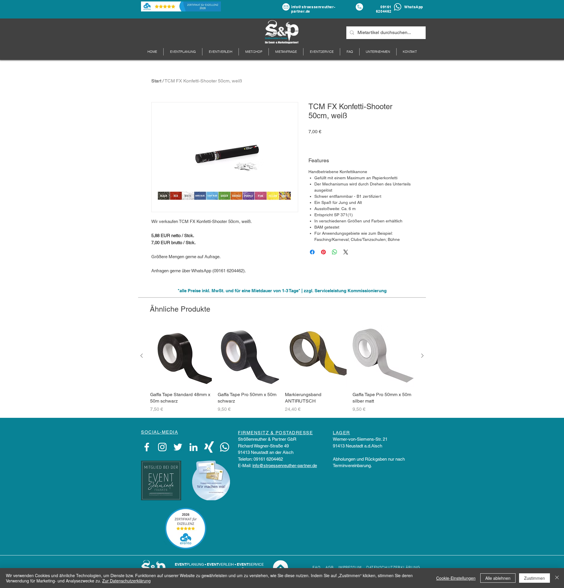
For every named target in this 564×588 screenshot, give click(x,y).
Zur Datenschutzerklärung (126, 581)
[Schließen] (556, 578)
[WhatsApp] (224, 447)
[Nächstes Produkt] (422, 355)
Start (156, 81)
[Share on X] (345, 252)
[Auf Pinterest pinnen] (323, 252)
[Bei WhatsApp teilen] (334, 252)
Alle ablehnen (498, 578)
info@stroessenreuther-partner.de (284, 465)
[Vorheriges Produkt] (141, 355)
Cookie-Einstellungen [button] (456, 578)
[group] (282, 369)
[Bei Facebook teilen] (312, 252)
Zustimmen (534, 578)
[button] (378, 51)
